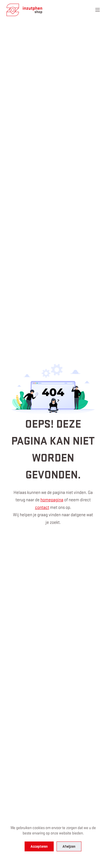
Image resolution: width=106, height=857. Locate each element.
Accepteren (39, 846)
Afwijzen (68, 846)
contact (42, 507)
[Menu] (97, 10)
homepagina (51, 499)
